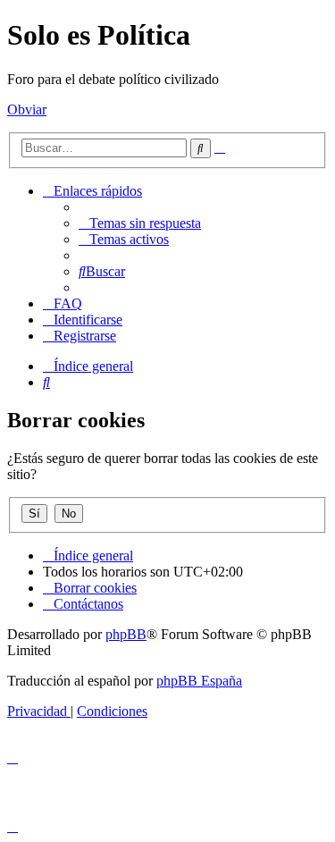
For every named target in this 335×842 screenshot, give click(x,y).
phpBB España (199, 680)
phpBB (126, 634)
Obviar (26, 109)
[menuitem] (140, 223)
